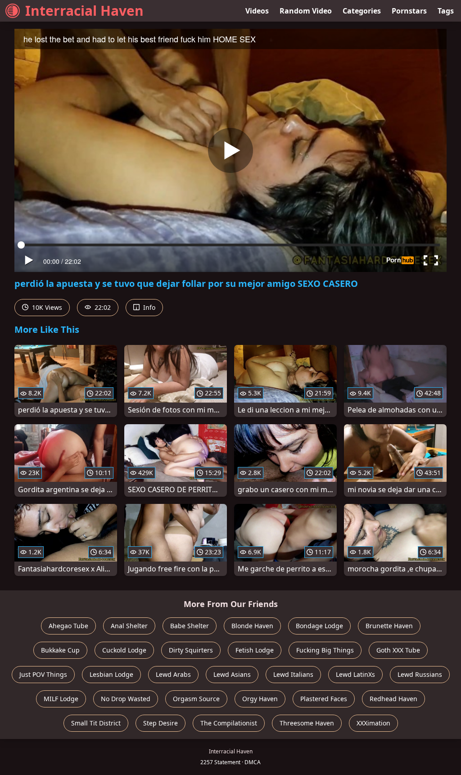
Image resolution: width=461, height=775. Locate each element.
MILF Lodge (61, 698)
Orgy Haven (260, 698)
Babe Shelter (189, 625)
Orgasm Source (196, 698)
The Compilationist (228, 723)
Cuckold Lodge (124, 650)
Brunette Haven (389, 625)
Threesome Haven (307, 723)
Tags (446, 11)
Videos (257, 11)
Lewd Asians (232, 674)
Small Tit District (96, 723)
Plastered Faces (323, 698)
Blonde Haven (252, 625)
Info (148, 307)
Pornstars (409, 11)
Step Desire (160, 723)
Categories (362, 11)
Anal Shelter (129, 625)
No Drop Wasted (125, 698)
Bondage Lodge (319, 625)
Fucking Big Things (325, 650)
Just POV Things (43, 674)
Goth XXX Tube (398, 650)
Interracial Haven (84, 10)
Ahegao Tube (68, 625)
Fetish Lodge (254, 650)
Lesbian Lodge (111, 674)
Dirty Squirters (191, 650)
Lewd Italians (293, 674)
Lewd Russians (420, 674)
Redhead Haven (393, 698)
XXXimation (373, 723)
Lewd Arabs (173, 674)
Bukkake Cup (60, 650)
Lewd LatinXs (355, 674)
